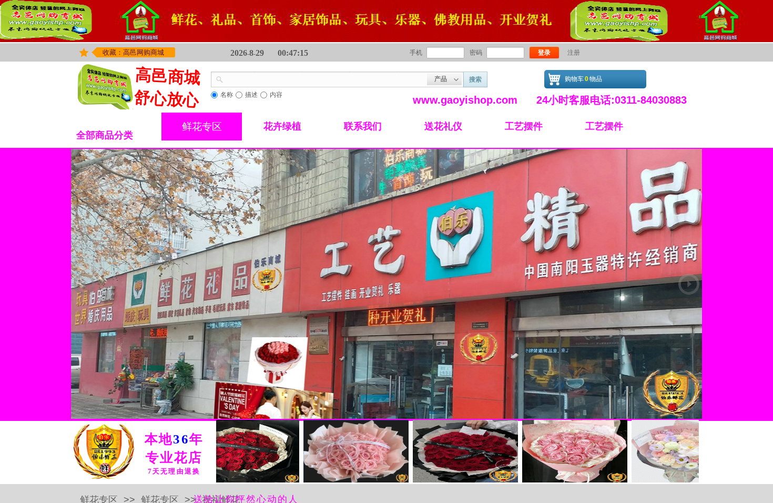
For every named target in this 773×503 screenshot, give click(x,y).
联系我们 (363, 126)
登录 (544, 52)
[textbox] (325, 78)
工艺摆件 (524, 126)
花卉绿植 (282, 126)
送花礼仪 (443, 126)
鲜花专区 (202, 126)
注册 (573, 52)
